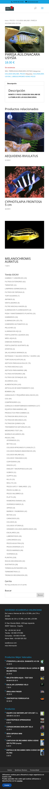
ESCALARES (11, 533)
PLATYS (10, 497)
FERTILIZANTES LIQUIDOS (15, 335)
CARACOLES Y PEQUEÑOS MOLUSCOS (20, 395)
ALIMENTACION (11, 384)
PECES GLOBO (12, 490)
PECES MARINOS (13, 550)
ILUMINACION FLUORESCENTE (17, 310)
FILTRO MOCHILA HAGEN (14, 306)
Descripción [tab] (12, 83)
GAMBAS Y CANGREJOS (14, 278)
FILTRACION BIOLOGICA (14, 416)
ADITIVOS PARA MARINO (14, 370)
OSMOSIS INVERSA (12, 342)
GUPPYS (10, 476)
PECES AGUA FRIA (14, 543)
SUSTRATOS (9, 564)
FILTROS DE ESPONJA (13, 292)
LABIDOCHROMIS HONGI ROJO (23, 76)
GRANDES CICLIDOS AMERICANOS (20, 529)
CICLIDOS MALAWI (23, 20)
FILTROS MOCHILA (12, 367)
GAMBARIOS (9, 317)
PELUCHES (9, 328)
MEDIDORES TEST (12, 430)
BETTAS (10, 444)
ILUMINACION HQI (12, 331)
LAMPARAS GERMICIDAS (14, 289)
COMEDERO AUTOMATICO (15, 324)
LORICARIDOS (12, 540)
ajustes (19, 781)
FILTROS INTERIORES (13, 374)
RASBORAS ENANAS (14, 501)
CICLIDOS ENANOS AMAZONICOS (19, 451)
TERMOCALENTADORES (14, 568)
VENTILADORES (11, 303)
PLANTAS (8, 557)
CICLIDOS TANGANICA (15, 458)
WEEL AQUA (9, 338)
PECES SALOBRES (14, 493)
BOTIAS (9, 515)
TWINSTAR (9, 285)
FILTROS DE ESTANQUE (14, 377)
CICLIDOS (10, 522)
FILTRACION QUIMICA (13, 423)
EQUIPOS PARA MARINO (14, 409)
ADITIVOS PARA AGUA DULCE (16, 363)
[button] (40, 30)
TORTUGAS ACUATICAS (14, 360)
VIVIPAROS (11, 554)
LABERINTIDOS (12, 536)
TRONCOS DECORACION (14, 575)
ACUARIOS (9, 381)
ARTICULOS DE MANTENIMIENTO (18, 388)
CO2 (6, 399)
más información (11, 646)
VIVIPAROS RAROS (14, 504)
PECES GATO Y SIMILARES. (17, 486)
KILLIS (9, 479)
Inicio (6, 20)
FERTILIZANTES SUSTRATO (15, 345)
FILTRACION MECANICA (14, 420)
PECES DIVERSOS (13, 547)
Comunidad (34, 770)
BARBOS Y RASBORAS (15, 511)
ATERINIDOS (11, 440)
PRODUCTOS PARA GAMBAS (16, 413)
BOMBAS (8, 391)
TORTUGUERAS (11, 296)
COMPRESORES (11, 402)
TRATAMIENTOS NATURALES (16, 427)
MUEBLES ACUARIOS (13, 434)
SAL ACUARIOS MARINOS (14, 352)
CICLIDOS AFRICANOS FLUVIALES (20, 447)
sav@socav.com (11, 643)
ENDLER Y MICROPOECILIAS (18, 469)
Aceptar (6, 785)
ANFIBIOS (8, 299)
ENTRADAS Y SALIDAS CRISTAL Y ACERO (20, 356)
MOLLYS (10, 483)
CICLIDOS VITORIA (14, 525)
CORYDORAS (12, 462)
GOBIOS (10, 472)
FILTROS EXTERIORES (13, 282)
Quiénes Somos (21, 770)
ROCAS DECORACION (13, 561)
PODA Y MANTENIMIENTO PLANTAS (18, 313)
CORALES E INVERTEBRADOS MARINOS (20, 406)
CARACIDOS (11, 518)
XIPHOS (10, 508)
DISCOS (10, 465)
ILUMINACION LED (12, 320)
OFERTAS (8, 349)
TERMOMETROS (11, 572)
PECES (12, 20)
